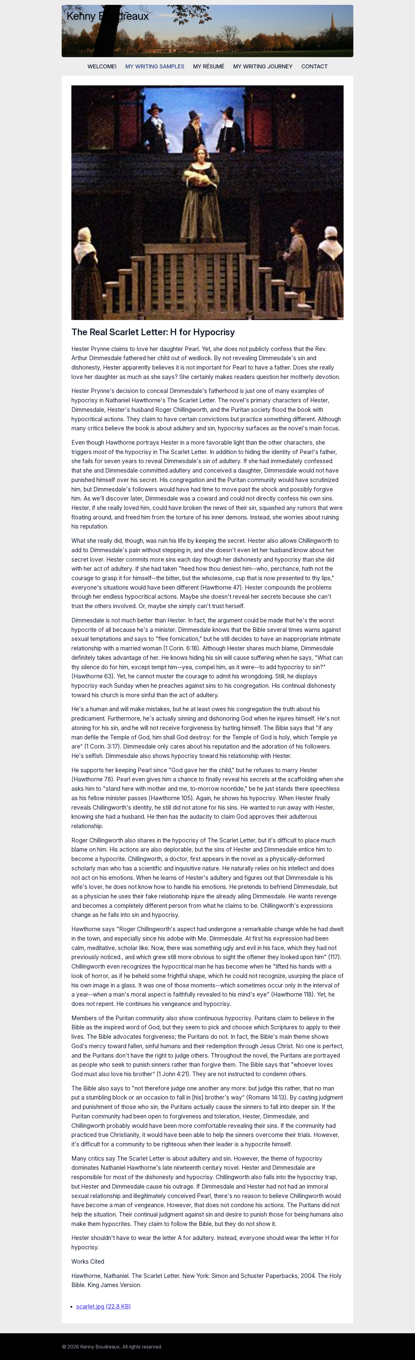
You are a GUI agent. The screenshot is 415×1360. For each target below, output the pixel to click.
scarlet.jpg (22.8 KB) (103, 1306)
